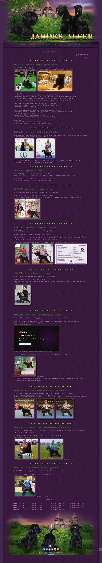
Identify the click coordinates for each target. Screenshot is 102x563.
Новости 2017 (77, 505)
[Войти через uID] (44, 549)
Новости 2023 (38, 503)
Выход (12, 2)
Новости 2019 (38, 505)
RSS (14, 2)
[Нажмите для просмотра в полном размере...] (25, 91)
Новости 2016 (19, 507)
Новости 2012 (19, 509)
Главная (9, 2)
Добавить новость (82, 55)
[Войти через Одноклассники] (58, 549)
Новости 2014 (56, 507)
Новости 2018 (57, 505)
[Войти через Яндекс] (52, 549)
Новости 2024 (19, 503)
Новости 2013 (77, 507)
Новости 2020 (19, 505)
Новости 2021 (77, 503)
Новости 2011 (38, 509)
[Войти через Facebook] (49, 549)
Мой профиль (11, 2)
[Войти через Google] (55, 549)
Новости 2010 (57, 509)
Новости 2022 (57, 503)
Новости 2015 (38, 507)
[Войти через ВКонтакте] (47, 549)
